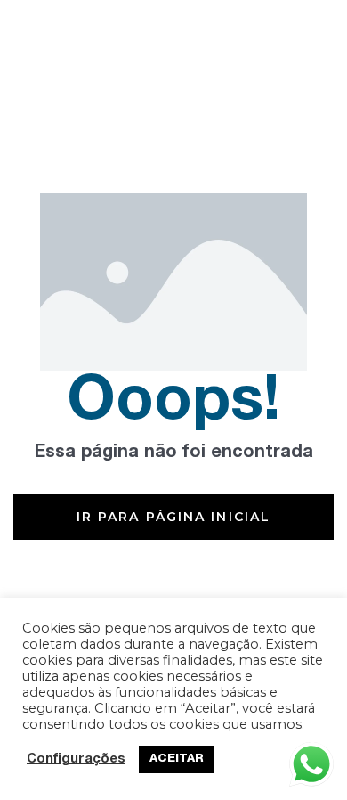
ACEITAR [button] (176, 759)
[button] (173, 517)
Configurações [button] (76, 760)
